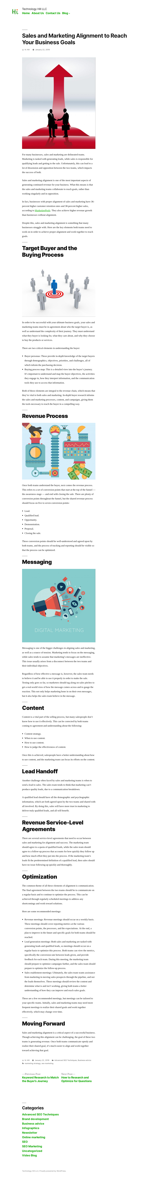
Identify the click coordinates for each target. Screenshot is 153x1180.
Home (26, 13)
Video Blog (29, 1155)
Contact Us (53, 13)
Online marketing (33, 1137)
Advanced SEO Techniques (65, 1060)
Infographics (30, 1128)
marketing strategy (33, 1063)
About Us (38, 13)
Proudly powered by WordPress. (52, 1171)
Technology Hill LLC (34, 9)
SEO (25, 1141)
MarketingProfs (42, 210)
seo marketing (47, 1063)
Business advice (84, 1060)
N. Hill (27, 50)
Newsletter (29, 1132)
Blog (65, 13)
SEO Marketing (32, 1146)
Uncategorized (32, 1151)
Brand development (35, 1119)
